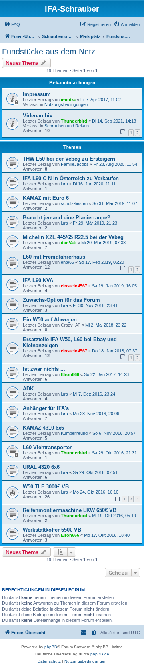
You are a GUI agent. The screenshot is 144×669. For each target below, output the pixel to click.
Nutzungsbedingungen (66, 104)
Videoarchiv (37, 116)
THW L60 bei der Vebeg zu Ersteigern (69, 159)
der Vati (68, 242)
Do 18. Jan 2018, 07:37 (114, 350)
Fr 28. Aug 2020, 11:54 (115, 164)
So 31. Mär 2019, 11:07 (114, 203)
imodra (68, 99)
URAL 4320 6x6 (41, 467)
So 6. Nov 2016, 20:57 (114, 433)
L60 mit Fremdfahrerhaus (54, 257)
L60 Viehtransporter (47, 447)
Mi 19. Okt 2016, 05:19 (114, 515)
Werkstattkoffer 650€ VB (52, 530)
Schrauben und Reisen (66, 125)
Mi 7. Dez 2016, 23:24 (94, 394)
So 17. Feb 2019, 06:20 (101, 262)
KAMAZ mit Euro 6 (46, 198)
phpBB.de (99, 654)
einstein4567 (74, 285)
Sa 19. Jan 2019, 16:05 (114, 285)
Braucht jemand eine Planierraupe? (66, 218)
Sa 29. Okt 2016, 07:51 (95, 472)
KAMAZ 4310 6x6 (43, 428)
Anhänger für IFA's (46, 408)
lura (64, 183)
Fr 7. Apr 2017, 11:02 (100, 99)
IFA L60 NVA (38, 280)
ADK (28, 389)
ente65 (67, 262)
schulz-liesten (74, 203)
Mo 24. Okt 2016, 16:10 (95, 492)
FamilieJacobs (75, 164)
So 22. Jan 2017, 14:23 (106, 374)
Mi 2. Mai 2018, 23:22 (105, 325)
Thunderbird (74, 121)
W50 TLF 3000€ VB (46, 487)
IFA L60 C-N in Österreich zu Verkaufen (71, 178)
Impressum (37, 94)
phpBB (50, 647)
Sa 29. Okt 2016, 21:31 (114, 452)
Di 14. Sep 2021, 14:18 (114, 121)
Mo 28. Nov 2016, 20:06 (96, 413)
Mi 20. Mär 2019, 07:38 (103, 242)
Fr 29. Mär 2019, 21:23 (95, 223)
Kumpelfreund (74, 433)
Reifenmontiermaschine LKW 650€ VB (69, 510)
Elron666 (70, 374)
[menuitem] (12, 24)
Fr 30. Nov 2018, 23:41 (95, 305)
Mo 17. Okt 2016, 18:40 (107, 535)
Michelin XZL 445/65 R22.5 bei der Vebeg (73, 237)
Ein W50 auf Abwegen (50, 320)
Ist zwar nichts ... (44, 369)
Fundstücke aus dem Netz (48, 51)
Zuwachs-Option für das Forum (61, 300)
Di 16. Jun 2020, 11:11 (94, 183)
